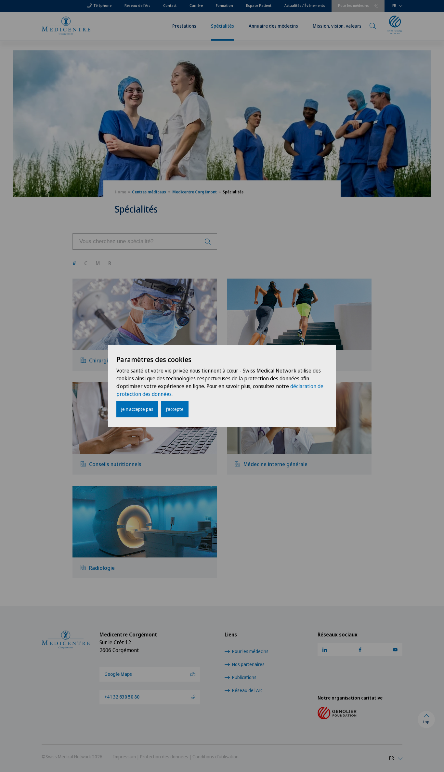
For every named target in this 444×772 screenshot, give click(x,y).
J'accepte (175, 409)
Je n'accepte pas (137, 409)
